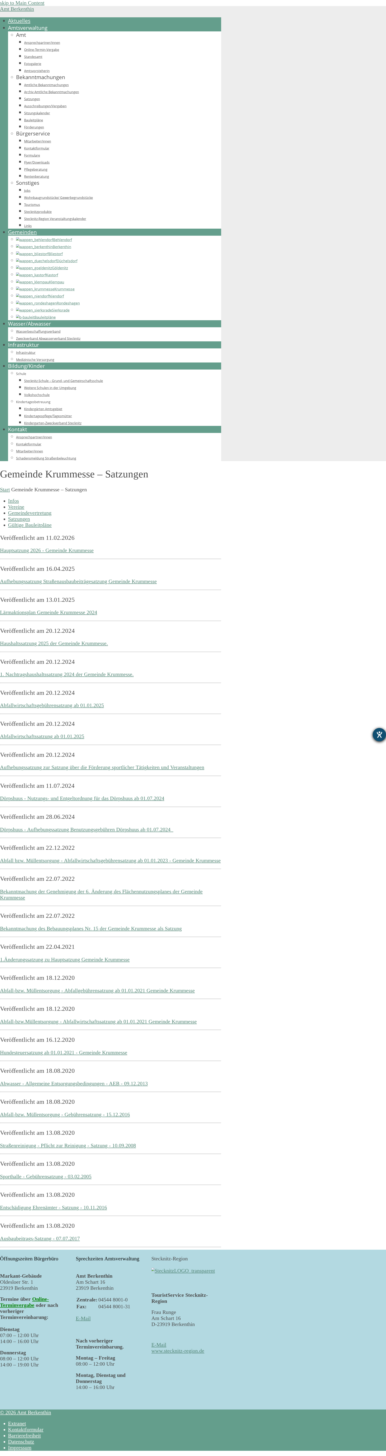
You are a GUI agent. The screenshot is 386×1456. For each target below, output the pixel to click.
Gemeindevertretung (29, 513)
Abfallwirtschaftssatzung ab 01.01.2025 (42, 736)
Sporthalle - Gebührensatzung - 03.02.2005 (45, 1176)
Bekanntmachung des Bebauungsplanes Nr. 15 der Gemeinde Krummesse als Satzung (91, 928)
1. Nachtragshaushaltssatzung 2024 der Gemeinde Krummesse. (67, 674)
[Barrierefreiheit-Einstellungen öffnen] (379, 734)
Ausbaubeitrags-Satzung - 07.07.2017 (40, 1238)
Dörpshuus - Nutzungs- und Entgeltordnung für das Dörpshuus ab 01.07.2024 (82, 798)
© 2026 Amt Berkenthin (25, 1412)
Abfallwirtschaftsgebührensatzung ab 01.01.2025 (52, 705)
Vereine (16, 507)
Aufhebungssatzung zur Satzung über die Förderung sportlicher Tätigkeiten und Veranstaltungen (102, 767)
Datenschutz (21, 1442)
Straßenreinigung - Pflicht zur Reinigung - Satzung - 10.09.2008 (68, 1145)
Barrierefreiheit (24, 1435)
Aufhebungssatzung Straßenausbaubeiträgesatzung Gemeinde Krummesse (78, 581)
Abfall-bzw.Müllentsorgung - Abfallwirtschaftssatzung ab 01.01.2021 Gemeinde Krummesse (98, 1021)
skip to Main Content (22, 3)
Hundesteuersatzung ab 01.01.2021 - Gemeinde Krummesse (63, 1052)
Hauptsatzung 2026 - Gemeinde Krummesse (47, 550)
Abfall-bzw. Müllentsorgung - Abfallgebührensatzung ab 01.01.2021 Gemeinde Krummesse (97, 990)
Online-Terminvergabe (24, 1302)
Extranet (17, 1423)
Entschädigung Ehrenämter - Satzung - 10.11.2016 (53, 1207)
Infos (13, 501)
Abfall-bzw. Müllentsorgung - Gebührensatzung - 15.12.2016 (65, 1114)
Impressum (19, 1448)
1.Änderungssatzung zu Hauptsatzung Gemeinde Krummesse (65, 959)
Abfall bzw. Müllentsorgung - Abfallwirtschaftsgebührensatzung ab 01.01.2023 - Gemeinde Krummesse (110, 860)
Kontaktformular (25, 1429)
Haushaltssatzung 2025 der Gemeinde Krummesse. (54, 643)
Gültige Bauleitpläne (30, 525)
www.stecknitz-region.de (177, 1351)
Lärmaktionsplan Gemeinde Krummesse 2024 (48, 612)
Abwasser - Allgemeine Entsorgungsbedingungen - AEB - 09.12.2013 (74, 1083)
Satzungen (19, 519)
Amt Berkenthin (17, 9)
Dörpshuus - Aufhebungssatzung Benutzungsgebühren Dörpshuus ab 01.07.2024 (86, 829)
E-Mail (83, 1318)
